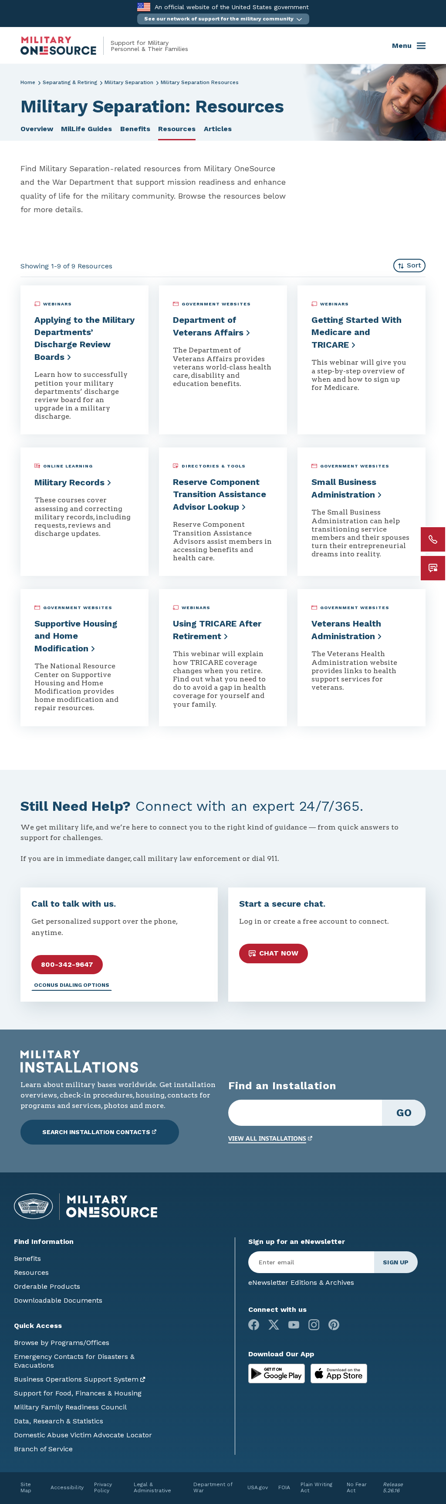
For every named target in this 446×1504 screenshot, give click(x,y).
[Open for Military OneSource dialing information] (433, 539)
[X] (273, 1324)
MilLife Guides (86, 129)
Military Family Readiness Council (70, 1407)
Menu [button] (402, 45)
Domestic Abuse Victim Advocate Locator (83, 1435)
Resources (177, 129)
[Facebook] (253, 1324)
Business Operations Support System (76, 1379)
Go (404, 1113)
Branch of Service (43, 1449)
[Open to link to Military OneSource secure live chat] (433, 568)
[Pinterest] (333, 1324)
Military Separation (129, 82)
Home (27, 82)
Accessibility (67, 1487)
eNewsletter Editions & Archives (301, 1282)
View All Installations (267, 1138)
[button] (223, 19)
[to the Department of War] (143, 6)
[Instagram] (313, 1324)
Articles (218, 129)
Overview (36, 129)
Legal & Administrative (152, 1487)
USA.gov (257, 1487)
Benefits (135, 129)
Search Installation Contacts (96, 1131)
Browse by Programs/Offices (61, 1342)
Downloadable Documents (58, 1300)
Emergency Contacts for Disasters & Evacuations (74, 1360)
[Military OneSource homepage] (65, 46)
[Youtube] (293, 1324)
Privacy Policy (103, 1487)
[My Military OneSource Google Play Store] (277, 1373)
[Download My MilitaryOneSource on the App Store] (339, 1373)
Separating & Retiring (70, 82)
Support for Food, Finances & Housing (78, 1393)
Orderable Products (47, 1286)
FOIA (284, 1487)
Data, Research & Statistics (58, 1421)
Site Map (25, 1487)
